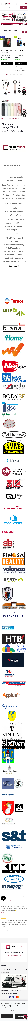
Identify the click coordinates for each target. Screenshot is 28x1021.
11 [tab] (20, 74)
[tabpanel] (7, 53)
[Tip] (21, 42)
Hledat (23, 7)
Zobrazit (7, 63)
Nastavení (14, 1011)
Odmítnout (7, 1016)
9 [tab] (17, 74)
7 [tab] (14, 74)
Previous (23, 32)
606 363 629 (15, 958)
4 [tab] (10, 74)
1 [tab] (6, 74)
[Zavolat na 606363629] (17, 4)
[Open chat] (25, 1017)
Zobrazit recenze (10, 900)
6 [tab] (13, 74)
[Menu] (26, 4)
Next (26, 32)
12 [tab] (21, 74)
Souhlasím (21, 1016)
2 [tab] (7, 74)
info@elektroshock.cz (15, 955)
